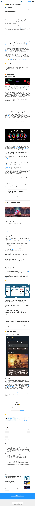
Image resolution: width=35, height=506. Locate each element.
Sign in (33, 1)
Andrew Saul (8, 443)
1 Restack (11, 427)
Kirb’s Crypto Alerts (8, 205)
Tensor (7, 155)
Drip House (8, 166)
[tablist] (8, 437)
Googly (12, 69)
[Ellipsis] (29, 443)
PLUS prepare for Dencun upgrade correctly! (10, 477)
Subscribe (29, 1)
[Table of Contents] (0, 253)
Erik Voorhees (25, 50)
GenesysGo (7, 168)
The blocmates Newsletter (10, 7)
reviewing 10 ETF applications (18, 28)
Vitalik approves (13, 98)
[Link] (4, 11)
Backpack (7, 158)
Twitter (18, 59)
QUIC (14, 107)
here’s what (11, 282)
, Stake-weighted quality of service (20, 107)
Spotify (26, 59)
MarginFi (7, 162)
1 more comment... (7, 471)
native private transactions (15, 108)
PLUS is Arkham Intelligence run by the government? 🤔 (11, 482)
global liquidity (13, 41)
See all (6, 490)
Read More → (7, 308)
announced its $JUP (26, 148)
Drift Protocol (8, 160)
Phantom (7, 164)
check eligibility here (17, 147)
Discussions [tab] (10, 474)
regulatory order (7, 50)
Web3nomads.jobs (10, 425)
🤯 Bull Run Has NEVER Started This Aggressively (13, 476)
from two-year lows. (17, 46)
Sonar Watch (8, 167)
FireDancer (8, 115)
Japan (6, 42)
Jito (6, 156)
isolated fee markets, (10, 107)
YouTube (23, 59)
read (10, 239)
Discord (12, 59)
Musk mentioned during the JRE (15, 392)
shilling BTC (7, 33)
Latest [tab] (7, 474)
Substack (14, 504)
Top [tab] (5, 474)
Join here (7, 231)
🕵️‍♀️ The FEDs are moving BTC (9, 481)
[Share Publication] (26, 1)
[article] (17, 478)
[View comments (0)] (11, 479)
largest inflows (15, 43)
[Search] (25, 1)
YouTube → (10, 318)
